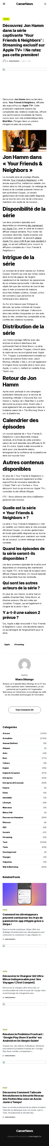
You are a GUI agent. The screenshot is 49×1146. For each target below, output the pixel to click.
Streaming (19, 644)
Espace (6, 788)
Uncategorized (9, 852)
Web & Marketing (10, 867)
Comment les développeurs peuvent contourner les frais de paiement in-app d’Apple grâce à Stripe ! (23, 919)
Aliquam (6, 748)
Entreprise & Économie (13, 783)
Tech (6, 19)
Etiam (5, 793)
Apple (7, 644)
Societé (6, 832)
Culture (6, 763)
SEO (4, 827)
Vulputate (7, 862)
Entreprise (8, 778)
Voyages (7, 857)
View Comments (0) (24, 710)
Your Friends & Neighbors (24, 180)
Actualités (7, 738)
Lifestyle (7, 802)
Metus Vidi (7, 812)
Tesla (5, 847)
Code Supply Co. (35, 1136)
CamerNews (24, 4)
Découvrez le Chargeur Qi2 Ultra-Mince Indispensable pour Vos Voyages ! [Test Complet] (23, 979)
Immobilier (7, 798)
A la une (6, 733)
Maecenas (7, 807)
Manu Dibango (24, 679)
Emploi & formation (11, 773)
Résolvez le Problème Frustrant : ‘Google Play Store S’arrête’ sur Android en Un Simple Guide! (23, 1037)
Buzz (5, 758)
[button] (4, 3)
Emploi (6, 768)
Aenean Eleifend (10, 743)
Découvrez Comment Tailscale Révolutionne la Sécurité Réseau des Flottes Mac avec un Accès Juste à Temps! (23, 1097)
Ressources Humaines (13, 817)
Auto (5, 753)
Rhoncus (7, 822)
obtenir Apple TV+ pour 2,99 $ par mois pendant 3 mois (24, 241)
